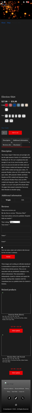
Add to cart (15, 132)
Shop (8, 23)
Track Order (14, 391)
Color (3, 105)
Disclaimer (16, 145)
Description (6, 140)
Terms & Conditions (8, 388)
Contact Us (21, 391)
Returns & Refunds (19, 388)
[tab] (6, 140)
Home (3, 23)
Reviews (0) (7, 145)
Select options (16, 330)
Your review (6, 224)
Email (4, 241)
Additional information (20, 140)
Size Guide (5, 128)
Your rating (6, 222)
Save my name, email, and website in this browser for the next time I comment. (16, 251)
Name (4, 235)
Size (3, 115)
